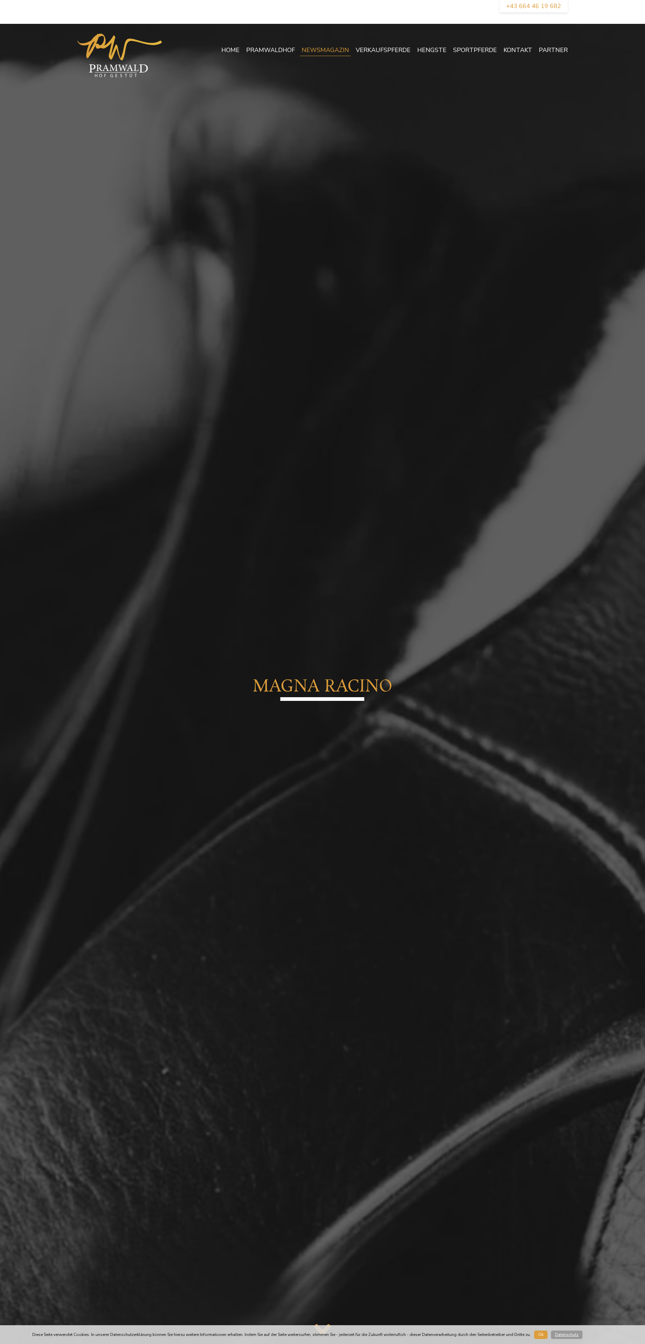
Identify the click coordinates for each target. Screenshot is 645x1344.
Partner (553, 50)
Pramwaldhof (270, 50)
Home (230, 50)
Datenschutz (566, 1334)
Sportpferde (475, 50)
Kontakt (518, 50)
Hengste (431, 50)
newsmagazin (325, 50)
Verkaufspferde (383, 50)
